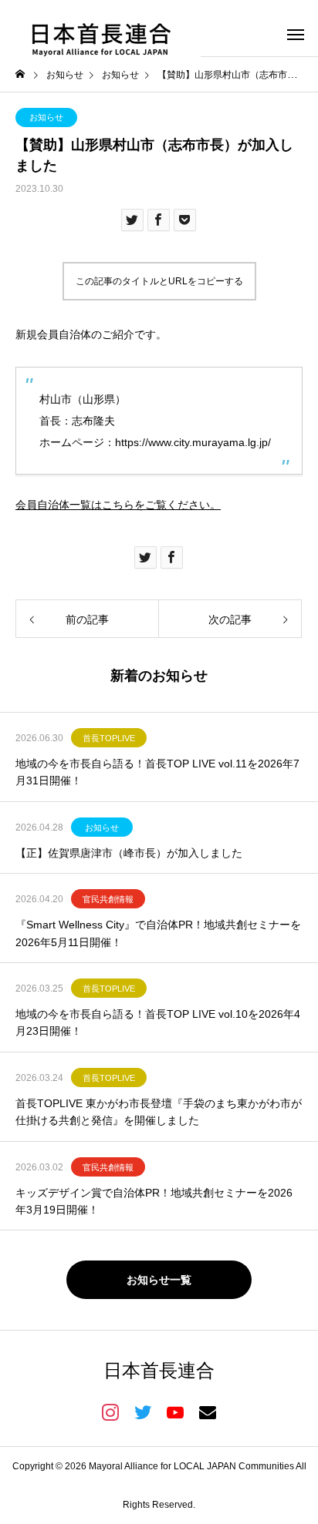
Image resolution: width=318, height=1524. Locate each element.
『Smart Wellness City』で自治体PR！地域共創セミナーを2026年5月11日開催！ (158, 933)
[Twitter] (142, 1411)
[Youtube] (175, 1411)
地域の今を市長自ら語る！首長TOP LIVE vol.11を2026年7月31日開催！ (157, 772)
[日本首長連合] (100, 34)
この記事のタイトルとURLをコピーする (159, 281)
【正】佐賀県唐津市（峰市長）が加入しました (128, 853)
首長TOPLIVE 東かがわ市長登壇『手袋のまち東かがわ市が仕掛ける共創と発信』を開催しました (158, 1111)
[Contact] (207, 1411)
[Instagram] (110, 1411)
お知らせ (46, 117)
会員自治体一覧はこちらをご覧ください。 (118, 504)
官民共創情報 (108, 899)
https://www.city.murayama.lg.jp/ (193, 442)
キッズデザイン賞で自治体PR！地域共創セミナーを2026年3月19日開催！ (154, 1201)
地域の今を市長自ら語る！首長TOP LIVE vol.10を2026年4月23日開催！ (157, 1022)
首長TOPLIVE (109, 738)
